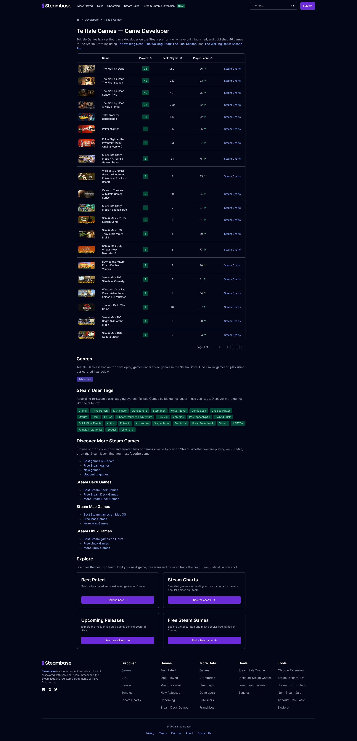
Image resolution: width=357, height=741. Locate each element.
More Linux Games (97, 548)
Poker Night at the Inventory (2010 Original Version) (113, 143)
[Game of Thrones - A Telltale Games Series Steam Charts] (86, 193)
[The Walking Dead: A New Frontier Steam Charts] (86, 104)
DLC (124, 678)
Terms (163, 733)
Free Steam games (97, 465)
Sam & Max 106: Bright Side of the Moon (112, 321)
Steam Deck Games (174, 707)
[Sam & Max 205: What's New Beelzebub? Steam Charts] (86, 249)
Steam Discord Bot (291, 678)
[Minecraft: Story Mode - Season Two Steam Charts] (86, 207)
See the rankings (115, 640)
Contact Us (204, 733)
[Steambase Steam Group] (49, 689)
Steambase (49, 671)
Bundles (126, 692)
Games (126, 670)
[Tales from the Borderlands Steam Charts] (86, 116)
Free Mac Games (95, 519)
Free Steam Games (252, 685)
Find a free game (202, 640)
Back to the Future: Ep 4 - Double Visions (113, 265)
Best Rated (168, 670)
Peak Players (170, 58)
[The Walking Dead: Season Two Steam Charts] (86, 92)
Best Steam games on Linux (103, 539)
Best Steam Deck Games (101, 490)
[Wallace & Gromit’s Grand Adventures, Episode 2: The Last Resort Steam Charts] (86, 176)
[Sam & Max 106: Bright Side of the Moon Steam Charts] (86, 320)
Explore (307, 5)
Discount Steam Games (255, 678)
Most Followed (170, 685)
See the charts (202, 599)
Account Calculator (291, 700)
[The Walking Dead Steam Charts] (86, 68)
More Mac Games (96, 523)
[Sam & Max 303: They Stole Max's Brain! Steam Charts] (86, 233)
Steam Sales (131, 5)
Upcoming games (96, 474)
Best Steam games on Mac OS (105, 514)
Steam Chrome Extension (159, 5)
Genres (204, 670)
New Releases (170, 692)
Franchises (207, 707)
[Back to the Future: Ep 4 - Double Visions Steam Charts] (86, 265)
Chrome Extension (291, 670)
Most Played (85, 5)
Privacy (150, 733)
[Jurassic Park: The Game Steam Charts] (86, 306)
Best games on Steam (99, 461)
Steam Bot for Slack (292, 685)
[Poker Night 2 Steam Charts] (86, 128)
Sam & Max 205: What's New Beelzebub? (112, 249)
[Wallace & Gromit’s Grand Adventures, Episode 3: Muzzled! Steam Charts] (86, 293)
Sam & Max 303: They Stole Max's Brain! (112, 233)
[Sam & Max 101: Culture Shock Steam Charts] (86, 334)
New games (92, 470)
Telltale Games (113, 19)
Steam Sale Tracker (252, 670)
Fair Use (176, 733)
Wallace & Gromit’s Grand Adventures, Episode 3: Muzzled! (114, 293)
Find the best (115, 599)
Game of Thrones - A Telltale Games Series (113, 194)
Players (143, 58)
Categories (207, 678)
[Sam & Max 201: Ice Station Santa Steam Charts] (86, 219)
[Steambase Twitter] (55, 689)
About (189, 733)
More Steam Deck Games (101, 499)
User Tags (207, 685)
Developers (92, 19)
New (100, 5)
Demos (126, 685)
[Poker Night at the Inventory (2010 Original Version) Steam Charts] (86, 142)
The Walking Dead (131, 44)
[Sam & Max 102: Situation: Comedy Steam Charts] (86, 279)
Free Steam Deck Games (101, 494)
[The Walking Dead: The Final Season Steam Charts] (86, 80)
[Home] (78, 19)
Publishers (207, 700)
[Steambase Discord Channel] (43, 689)
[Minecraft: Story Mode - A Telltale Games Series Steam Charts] (86, 158)
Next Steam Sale (289, 692)
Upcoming (113, 5)
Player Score (201, 58)
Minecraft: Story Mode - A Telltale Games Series (112, 158)
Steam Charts (232, 68)
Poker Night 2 (110, 128)
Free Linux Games (96, 543)
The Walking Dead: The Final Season (171, 44)
